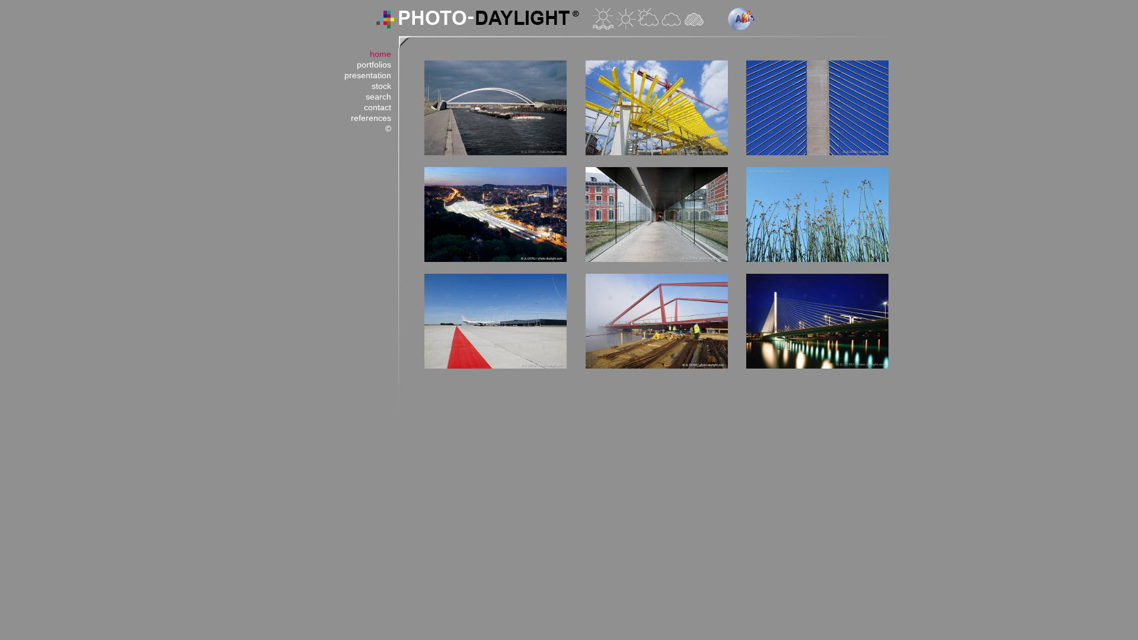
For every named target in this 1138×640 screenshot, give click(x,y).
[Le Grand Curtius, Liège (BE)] (657, 259)
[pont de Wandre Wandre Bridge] (817, 153)
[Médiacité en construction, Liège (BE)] (657, 153)
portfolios (374, 64)
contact (377, 107)
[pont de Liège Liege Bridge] (817, 366)
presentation (367, 75)
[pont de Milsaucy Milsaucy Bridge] (495, 153)
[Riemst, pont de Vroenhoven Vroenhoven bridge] (657, 366)
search (378, 96)
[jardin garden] (817, 259)
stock (381, 86)
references (371, 118)
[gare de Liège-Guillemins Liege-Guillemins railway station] (495, 259)
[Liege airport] (495, 366)
